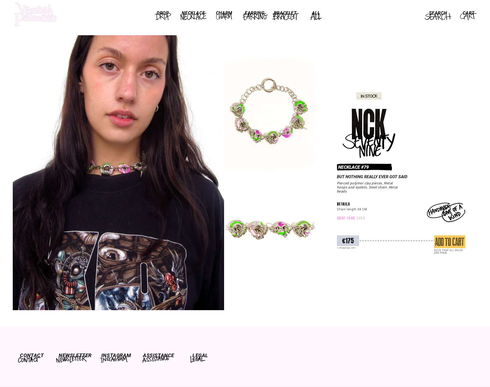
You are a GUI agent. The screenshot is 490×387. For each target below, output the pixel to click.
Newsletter (74, 355)
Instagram (116, 355)
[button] (163, 13)
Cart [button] (468, 13)
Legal (200, 355)
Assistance (158, 355)
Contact (32, 355)
